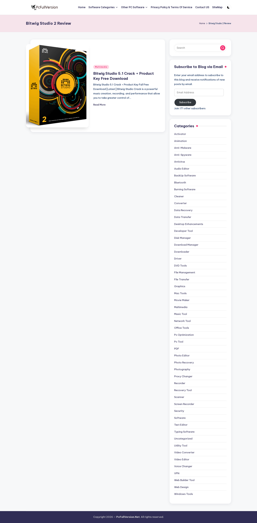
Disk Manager (182, 238)
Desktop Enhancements (188, 224)
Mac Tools (180, 293)
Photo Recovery (184, 362)
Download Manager (186, 244)
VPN (176, 473)
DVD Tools (180, 265)
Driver (178, 258)
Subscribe (185, 102)
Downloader (181, 251)
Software (180, 418)
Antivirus (179, 161)
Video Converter (184, 452)
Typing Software (184, 431)
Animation (180, 141)
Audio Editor (181, 168)
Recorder (179, 383)
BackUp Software (185, 175)
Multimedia (101, 67)
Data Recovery (183, 210)
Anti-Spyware (182, 154)
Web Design (181, 487)
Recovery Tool (183, 390)
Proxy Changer (183, 376)
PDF (176, 348)
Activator (180, 134)
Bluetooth (180, 182)
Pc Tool (178, 341)
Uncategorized (183, 438)
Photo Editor (182, 355)
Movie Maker (181, 300)
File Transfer (181, 279)
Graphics (179, 286)
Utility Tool (180, 445)
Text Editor (181, 424)
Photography (182, 369)
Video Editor (181, 459)
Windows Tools (183, 494)
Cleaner (179, 196)
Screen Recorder (184, 404)
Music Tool (180, 314)
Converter (180, 203)
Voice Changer (183, 466)
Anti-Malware (182, 147)
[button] (222, 47)
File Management (184, 272)
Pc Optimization (184, 334)
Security (179, 411)
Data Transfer (182, 217)
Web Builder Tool (184, 480)
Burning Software (184, 189)
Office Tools (181, 327)
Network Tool (182, 321)
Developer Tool (183, 231)
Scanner (179, 397)
